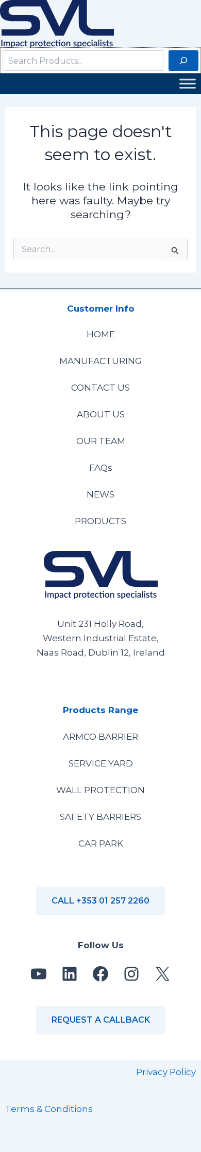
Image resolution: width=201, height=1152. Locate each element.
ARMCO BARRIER (100, 737)
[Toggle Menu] (187, 84)
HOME (101, 334)
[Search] (183, 60)
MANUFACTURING (100, 361)
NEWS (100, 494)
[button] (100, 901)
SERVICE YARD (101, 763)
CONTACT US (100, 387)
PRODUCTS (100, 521)
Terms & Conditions (49, 1109)
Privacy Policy (166, 1072)
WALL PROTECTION (100, 790)
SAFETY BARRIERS (100, 817)
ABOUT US (101, 414)
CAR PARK (100, 843)
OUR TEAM (100, 441)
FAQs (100, 468)
